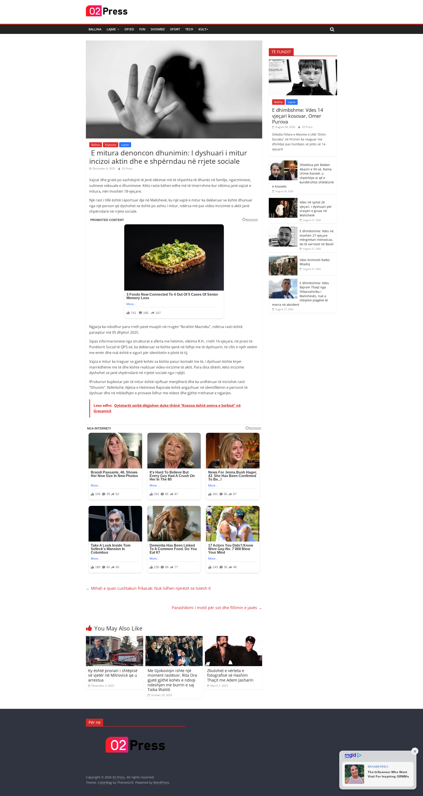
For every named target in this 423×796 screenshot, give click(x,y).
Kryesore (110, 145)
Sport (175, 29)
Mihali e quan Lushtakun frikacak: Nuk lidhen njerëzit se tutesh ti (148, 588)
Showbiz (158, 29)
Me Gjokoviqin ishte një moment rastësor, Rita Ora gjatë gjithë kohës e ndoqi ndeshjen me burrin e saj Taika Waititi (172, 680)
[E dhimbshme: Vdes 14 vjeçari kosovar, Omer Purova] (303, 62)
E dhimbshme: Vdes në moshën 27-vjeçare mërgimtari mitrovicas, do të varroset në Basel (317, 237)
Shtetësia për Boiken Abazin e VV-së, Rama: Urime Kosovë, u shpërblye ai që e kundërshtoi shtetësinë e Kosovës (303, 175)
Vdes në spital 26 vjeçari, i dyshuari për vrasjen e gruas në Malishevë (316, 208)
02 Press (127, 168)
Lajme (111, 29)
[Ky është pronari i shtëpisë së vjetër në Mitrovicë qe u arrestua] (114, 638)
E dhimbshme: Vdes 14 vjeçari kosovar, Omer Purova (297, 116)
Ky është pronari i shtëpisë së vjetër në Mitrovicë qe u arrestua (112, 675)
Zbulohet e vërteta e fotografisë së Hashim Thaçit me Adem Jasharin (230, 675)
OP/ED (129, 29)
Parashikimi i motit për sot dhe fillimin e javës (217, 607)
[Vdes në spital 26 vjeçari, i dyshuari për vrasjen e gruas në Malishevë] (283, 200)
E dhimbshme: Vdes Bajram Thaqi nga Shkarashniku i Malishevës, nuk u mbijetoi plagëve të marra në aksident (300, 294)
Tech (189, 29)
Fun (142, 29)
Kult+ (203, 29)
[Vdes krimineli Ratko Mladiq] (283, 258)
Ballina (95, 29)
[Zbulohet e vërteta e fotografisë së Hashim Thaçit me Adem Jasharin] (233, 638)
